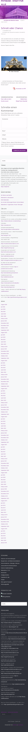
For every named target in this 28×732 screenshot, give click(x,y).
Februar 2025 (4, 346)
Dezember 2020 (5, 463)
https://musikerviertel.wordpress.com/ (10, 243)
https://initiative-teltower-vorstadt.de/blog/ (11, 221)
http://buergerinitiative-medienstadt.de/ (10, 229)
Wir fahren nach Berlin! (6, 195)
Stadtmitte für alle (5, 577)
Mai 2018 (3, 535)
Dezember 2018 (5, 519)
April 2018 (3, 538)
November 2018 (5, 521)
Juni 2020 (3, 477)
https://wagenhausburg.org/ (7, 247)
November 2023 (5, 381)
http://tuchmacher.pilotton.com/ (8, 252)
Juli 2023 (3, 391)
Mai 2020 (3, 479)
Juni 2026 (3, 309)
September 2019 (5, 498)
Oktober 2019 (4, 496)
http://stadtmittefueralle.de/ (7, 256)
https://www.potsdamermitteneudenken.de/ (11, 673)
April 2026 (3, 314)
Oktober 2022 (4, 412)
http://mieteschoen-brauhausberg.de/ (17, 638)
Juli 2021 (3, 447)
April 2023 (3, 398)
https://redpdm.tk (5, 186)
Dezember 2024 (5, 351)
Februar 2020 (4, 486)
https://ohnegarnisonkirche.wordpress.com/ (11, 260)
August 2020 (4, 472)
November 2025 (5, 325)
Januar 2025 (4, 349)
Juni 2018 (3, 533)
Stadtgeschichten (5, 575)
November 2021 (5, 437)
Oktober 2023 (4, 384)
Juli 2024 (3, 363)
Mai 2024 (3, 367)
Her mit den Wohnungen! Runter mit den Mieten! (12, 202)
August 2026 (4, 304)
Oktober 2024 (4, 356)
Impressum (3, 712)
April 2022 (3, 426)
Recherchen (3, 572)
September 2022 (5, 414)
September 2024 (5, 358)
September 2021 (5, 442)
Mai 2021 (3, 451)
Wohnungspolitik (5, 584)
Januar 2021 (4, 461)
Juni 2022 (3, 421)
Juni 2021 (3, 449)
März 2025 (3, 344)
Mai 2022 (3, 423)
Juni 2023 (3, 393)
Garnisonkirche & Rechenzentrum (9, 565)
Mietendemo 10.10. (5, 570)
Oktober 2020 (4, 468)
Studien (3, 579)
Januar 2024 (4, 377)
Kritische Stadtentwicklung (7, 568)
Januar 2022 (4, 433)
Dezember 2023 (5, 379)
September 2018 (5, 526)
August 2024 (4, 360)
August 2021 (4, 444)
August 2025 (4, 332)
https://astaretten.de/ (6, 225)
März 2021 (3, 456)
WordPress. (20, 724)
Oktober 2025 (4, 328)
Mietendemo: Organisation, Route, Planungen (12, 204)
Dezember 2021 (5, 435)
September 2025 (5, 330)
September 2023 (5, 386)
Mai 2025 (3, 339)
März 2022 (3, 428)
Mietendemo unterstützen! (7, 197)
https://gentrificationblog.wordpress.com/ (17, 297)
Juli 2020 (3, 475)
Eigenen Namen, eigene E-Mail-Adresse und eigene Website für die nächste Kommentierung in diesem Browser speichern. (13, 144)
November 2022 (5, 409)
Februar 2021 (4, 458)
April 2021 (3, 454)
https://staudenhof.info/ (6, 264)
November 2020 (5, 465)
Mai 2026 (3, 311)
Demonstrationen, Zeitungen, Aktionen (10, 563)
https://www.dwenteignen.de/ (8, 287)
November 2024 (5, 353)
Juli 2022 (3, 419)
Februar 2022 (4, 430)
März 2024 (3, 372)
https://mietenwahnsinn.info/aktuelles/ (10, 283)
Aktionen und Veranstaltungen (11, 20)
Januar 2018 (4, 542)
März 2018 (3, 540)
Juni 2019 (3, 505)
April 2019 (3, 510)
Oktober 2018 (4, 524)
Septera (15, 724)
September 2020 (5, 470)
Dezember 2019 (5, 491)
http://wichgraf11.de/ (6, 235)
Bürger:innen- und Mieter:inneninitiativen (10, 561)
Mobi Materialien (5, 200)
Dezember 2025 (5, 323)
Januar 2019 (4, 517)
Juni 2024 (3, 365)
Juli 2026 (3, 307)
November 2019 (5, 493)
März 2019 (3, 512)
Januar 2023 (4, 405)
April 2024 (3, 370)
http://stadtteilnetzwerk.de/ (7, 277)
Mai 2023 (3, 395)
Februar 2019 (4, 514)
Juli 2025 (3, 334)
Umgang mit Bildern (13, 712)
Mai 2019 (3, 507)
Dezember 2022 (5, 407)
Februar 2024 (4, 374)
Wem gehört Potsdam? (6, 582)
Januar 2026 (4, 321)
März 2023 (3, 400)
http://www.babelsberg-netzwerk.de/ (9, 272)
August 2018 (4, 528)
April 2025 (3, 341)
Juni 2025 (3, 337)
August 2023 (4, 388)
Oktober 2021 (4, 440)
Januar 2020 (4, 489)
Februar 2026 (4, 318)
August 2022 (4, 416)
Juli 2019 (3, 503)
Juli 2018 (3, 531)
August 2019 (4, 500)
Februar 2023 (4, 402)
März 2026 (3, 316)
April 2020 (3, 482)
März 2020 (3, 484)
